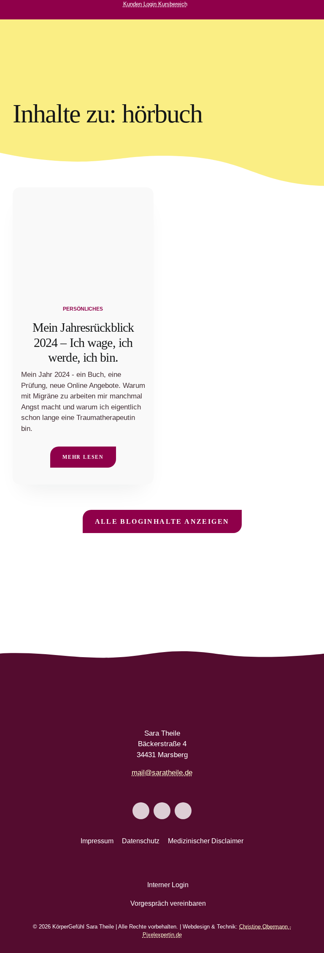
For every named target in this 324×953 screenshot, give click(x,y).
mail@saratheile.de (162, 773)
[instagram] (171, 14)
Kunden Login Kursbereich (155, 4)
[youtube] (184, 14)
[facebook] (157, 14)
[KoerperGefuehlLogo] (47, 31)
